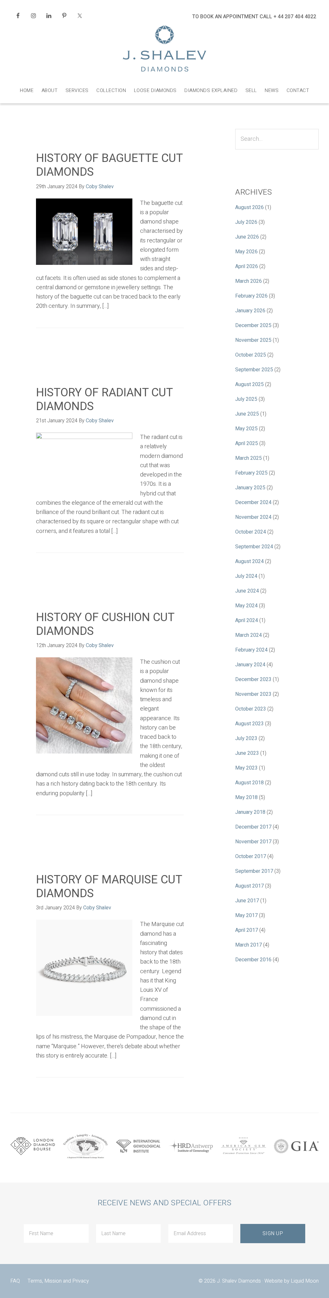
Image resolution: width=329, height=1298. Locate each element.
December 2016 (253, 960)
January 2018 (250, 812)
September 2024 (254, 547)
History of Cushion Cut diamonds (105, 624)
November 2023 (253, 694)
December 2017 (253, 827)
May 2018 (246, 797)
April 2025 (246, 443)
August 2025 (249, 384)
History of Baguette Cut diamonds (109, 165)
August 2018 (249, 783)
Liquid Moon (305, 1281)
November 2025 (253, 340)
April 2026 (246, 266)
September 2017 (254, 871)
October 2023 (250, 709)
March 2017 (248, 945)
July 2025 (246, 399)
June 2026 (247, 237)
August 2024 (249, 561)
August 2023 (249, 724)
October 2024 (250, 532)
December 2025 (253, 325)
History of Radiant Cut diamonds (104, 399)
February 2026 (251, 296)
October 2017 (250, 856)
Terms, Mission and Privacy (58, 1281)
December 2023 (253, 679)
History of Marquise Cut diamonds (109, 886)
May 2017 (246, 915)
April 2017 (246, 930)
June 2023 (247, 753)
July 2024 (246, 576)
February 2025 (251, 473)
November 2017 (253, 842)
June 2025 (247, 414)
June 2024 (247, 591)
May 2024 (246, 606)
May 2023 (246, 768)
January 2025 (250, 488)
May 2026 (246, 252)
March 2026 (248, 281)
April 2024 (246, 620)
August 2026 (249, 207)
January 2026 (250, 311)
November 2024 (253, 517)
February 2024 (251, 650)
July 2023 (246, 738)
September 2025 (254, 370)
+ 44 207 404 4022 (294, 17)
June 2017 (247, 901)
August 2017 (249, 886)
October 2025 (250, 355)
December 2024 (253, 502)
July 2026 (246, 222)
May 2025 (246, 429)
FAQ (15, 1281)
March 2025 (248, 458)
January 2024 (250, 665)
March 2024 (248, 635)
